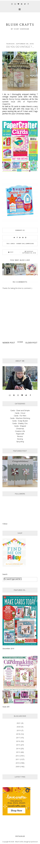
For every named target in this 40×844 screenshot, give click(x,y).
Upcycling (20, 442)
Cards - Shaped (20, 426)
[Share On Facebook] (17, 237)
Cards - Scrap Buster (20, 421)
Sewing (20, 439)
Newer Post (9, 342)
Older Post (31, 342)
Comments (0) (20, 230)
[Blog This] (26, 237)
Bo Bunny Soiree (13, 99)
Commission (30, 243)
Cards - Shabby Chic (18, 243)
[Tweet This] (14, 237)
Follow (5, 524)
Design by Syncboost (31, 842)
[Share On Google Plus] (20, 237)
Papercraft (20, 434)
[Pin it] (23, 237)
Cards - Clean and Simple (20, 411)
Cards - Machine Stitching (20, 418)
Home (20, 342)
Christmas (20, 429)
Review (20, 436)
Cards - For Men (20, 416)
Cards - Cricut (20, 413)
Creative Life (20, 431)
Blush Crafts (19, 842)
